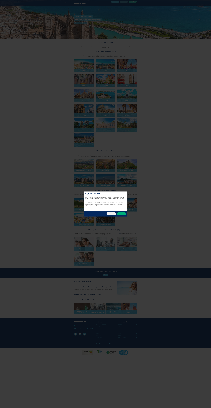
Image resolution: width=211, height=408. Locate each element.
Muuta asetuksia (111, 213)
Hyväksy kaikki (121, 213)
